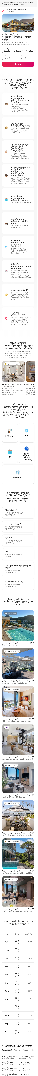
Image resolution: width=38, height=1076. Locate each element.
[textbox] (10, 58)
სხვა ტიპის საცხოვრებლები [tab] (11, 1050)
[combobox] (18, 51)
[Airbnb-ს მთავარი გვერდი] (3, 10)
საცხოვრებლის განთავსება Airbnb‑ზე (16, 10)
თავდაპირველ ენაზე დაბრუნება (14, 4)
